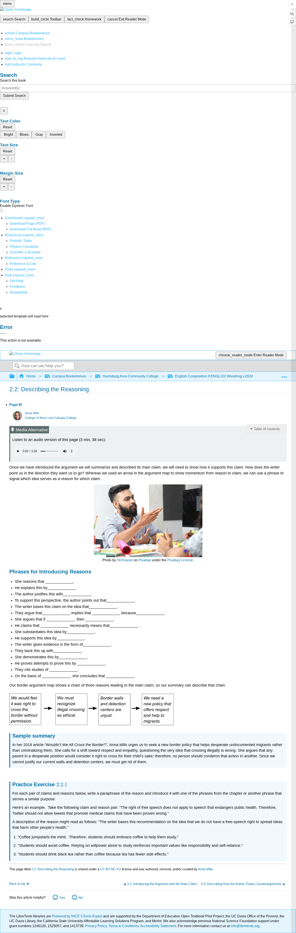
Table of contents (267, 429)
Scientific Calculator (25, 252)
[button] (17, 286)
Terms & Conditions (124, 926)
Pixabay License (180, 560)
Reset (7, 127)
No (80, 898)
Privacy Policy (96, 926)
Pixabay (144, 560)
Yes (62, 898)
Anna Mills (32, 413)
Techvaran (125, 560)
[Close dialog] (3, 333)
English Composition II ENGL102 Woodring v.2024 (214, 376)
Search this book (13, 80)
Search (17, 366)
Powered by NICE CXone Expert (77, 916)
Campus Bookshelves (69, 376)
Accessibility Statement (158, 926)
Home (30, 376)
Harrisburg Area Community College (130, 376)
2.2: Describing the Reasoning (52, 869)
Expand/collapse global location (284, 375)
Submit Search (14, 95)
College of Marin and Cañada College (50, 417)
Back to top (17, 883)
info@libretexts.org (244, 926)
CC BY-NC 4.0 (110, 869)
